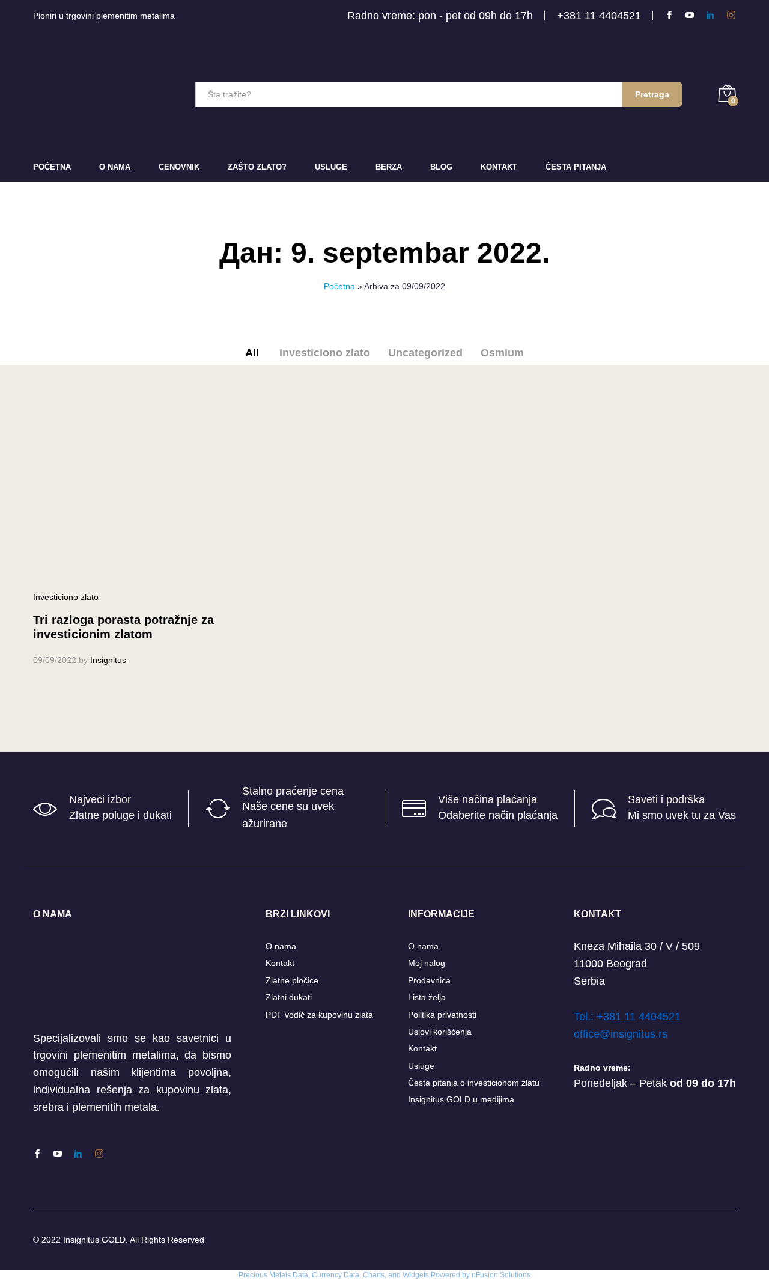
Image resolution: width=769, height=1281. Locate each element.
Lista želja (427, 997)
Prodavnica (429, 980)
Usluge (331, 167)
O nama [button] (114, 167)
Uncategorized (425, 353)
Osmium (502, 353)
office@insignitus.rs (620, 1034)
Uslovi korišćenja (440, 1031)
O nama (281, 946)
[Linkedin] (710, 15)
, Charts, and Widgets (394, 1275)
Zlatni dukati (289, 997)
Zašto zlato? (257, 167)
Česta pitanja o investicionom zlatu (474, 1082)
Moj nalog (426, 963)
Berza (388, 167)
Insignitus (108, 660)
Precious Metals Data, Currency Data (299, 1275)
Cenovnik (179, 167)
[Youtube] (689, 15)
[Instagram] (731, 15)
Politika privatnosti (442, 1015)
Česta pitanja (576, 167)
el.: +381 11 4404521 (630, 1016)
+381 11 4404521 (599, 16)
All (252, 353)
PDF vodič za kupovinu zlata (319, 1015)
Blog (441, 167)
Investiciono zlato (324, 353)
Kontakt (499, 167)
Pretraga (652, 94)
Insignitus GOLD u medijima (461, 1099)
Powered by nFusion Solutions (480, 1275)
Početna (52, 167)
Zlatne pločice (292, 980)
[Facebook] (669, 15)
